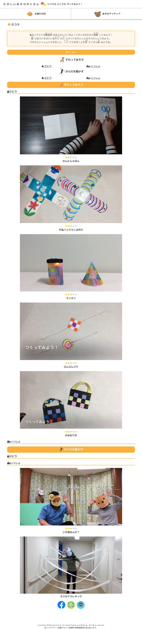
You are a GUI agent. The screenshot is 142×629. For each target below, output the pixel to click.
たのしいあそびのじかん (21, 4)
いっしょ (95, 66)
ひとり (48, 66)
